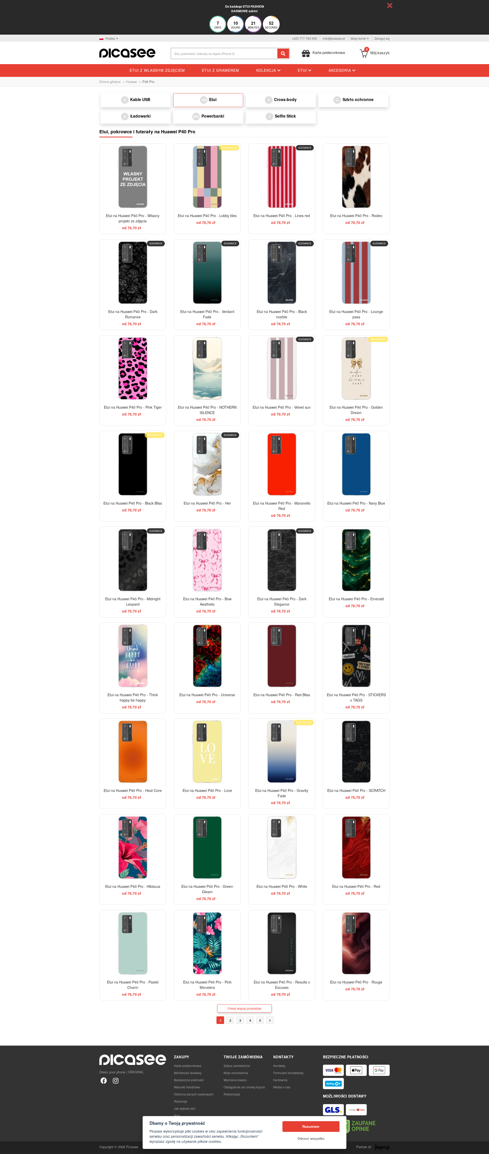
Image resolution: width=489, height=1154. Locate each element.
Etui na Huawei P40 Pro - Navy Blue (356, 503)
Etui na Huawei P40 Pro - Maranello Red (281, 506)
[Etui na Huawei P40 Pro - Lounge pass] (356, 272)
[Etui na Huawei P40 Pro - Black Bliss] (133, 464)
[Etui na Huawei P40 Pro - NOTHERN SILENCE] (207, 368)
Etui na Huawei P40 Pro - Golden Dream (356, 410)
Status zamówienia (237, 1065)
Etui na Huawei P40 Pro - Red (356, 886)
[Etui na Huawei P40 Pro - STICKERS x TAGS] (356, 656)
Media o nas (281, 1087)
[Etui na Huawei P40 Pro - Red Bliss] (282, 656)
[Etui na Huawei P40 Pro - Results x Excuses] (282, 943)
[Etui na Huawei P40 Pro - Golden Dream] (356, 368)
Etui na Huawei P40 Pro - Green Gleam (207, 889)
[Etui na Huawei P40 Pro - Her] (207, 464)
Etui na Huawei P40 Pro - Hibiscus (132, 886)
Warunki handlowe (187, 1087)
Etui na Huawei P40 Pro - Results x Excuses (282, 984)
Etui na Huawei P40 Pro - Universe (207, 694)
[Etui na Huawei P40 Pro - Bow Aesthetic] (207, 560)
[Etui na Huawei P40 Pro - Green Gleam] (207, 847)
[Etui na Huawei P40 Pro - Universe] (207, 656)
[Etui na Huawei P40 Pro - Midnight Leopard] (133, 560)
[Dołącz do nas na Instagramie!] (115, 1080)
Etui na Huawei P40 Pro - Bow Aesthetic (207, 601)
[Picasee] (127, 52)
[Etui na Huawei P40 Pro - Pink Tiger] (133, 368)
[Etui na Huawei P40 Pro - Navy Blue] (356, 464)
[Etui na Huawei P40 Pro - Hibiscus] (133, 847)
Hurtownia (280, 1080)
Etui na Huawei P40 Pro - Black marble (282, 314)
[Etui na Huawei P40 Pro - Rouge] (356, 943)
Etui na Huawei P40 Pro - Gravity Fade (281, 793)
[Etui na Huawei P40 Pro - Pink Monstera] (207, 943)
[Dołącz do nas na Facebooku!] (104, 1080)
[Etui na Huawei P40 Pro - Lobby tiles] (207, 177)
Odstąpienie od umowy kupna (244, 1087)
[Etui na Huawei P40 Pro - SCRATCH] (356, 752)
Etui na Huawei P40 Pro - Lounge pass (356, 314)
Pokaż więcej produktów (244, 1008)
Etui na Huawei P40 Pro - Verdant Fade (207, 314)
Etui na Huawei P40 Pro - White (281, 886)
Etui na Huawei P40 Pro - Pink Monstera (207, 984)
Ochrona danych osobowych (193, 1094)
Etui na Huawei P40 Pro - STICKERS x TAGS (356, 697)
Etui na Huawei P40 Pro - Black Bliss (132, 503)
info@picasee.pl (334, 38)
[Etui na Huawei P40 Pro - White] (282, 847)
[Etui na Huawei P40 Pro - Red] (356, 847)
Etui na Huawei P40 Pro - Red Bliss (281, 694)
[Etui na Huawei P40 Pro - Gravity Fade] (282, 752)
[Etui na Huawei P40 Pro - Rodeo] (356, 177)
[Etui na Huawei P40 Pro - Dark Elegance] (282, 560)
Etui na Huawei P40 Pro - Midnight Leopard (132, 601)
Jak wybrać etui (184, 1108)
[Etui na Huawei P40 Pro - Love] (207, 752)
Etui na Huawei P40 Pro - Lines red (281, 215)
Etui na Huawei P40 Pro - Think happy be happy (132, 697)
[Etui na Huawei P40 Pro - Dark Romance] (133, 272)
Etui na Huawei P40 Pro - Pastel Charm (132, 984)
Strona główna (109, 81)
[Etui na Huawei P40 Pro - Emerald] (356, 560)
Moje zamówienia (236, 1073)
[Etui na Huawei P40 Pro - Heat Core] (133, 752)
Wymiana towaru (235, 1080)
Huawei (131, 81)
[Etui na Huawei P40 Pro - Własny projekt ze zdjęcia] (133, 177)
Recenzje (180, 1101)
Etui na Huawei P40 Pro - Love (207, 790)
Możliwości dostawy (187, 1073)
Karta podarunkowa (187, 1065)
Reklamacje (232, 1094)
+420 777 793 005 (304, 38)
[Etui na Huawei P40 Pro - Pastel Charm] (133, 943)
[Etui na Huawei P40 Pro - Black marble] (282, 272)
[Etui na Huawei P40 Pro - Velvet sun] (282, 368)
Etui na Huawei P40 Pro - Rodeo (356, 215)
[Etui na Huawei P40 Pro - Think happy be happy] (133, 656)
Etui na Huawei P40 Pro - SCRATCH (356, 790)
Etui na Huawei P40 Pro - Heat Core (133, 790)
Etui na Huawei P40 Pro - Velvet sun (282, 407)
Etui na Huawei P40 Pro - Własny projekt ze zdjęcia (132, 218)
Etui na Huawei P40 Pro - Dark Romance (132, 314)
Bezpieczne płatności (189, 1080)
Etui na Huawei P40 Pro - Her (207, 503)
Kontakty (279, 1065)
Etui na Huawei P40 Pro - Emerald (356, 598)
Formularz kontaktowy (288, 1073)
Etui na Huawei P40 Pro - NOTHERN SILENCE (207, 410)
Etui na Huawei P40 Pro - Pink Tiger (133, 407)
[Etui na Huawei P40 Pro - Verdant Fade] (207, 272)
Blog (177, 1115)
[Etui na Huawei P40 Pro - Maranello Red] (282, 464)
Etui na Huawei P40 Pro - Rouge (356, 982)
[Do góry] (7, 1147)
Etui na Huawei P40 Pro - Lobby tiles (207, 215)
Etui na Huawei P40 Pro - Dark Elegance (281, 601)
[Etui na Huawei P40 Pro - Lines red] (282, 177)
